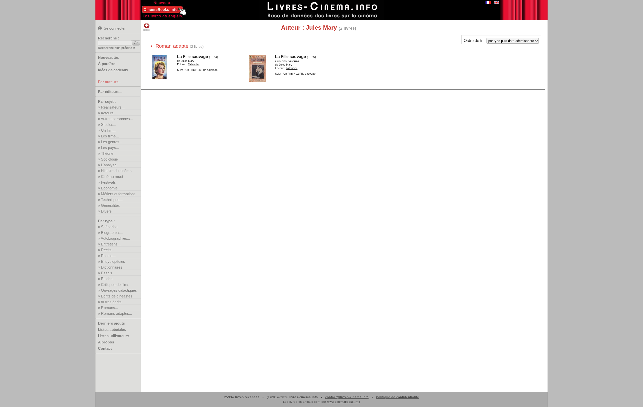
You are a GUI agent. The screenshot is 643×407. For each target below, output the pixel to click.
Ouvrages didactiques (119, 290)
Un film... (108, 130)
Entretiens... (111, 244)
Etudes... (108, 279)
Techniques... (112, 199)
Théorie (107, 153)
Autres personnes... (117, 119)
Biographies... (112, 232)
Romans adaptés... (116, 313)
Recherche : (108, 38)
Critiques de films (115, 284)
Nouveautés (108, 57)
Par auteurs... (109, 82)
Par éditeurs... (110, 91)
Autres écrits (111, 302)
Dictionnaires (111, 267)
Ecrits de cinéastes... (118, 296)
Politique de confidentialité (397, 397)
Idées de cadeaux (113, 70)
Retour (146, 30)
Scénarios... (111, 227)
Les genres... (111, 142)
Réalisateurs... (113, 107)
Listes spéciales (112, 329)
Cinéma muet (112, 176)
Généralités (110, 205)
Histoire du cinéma (116, 171)
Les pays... (110, 147)
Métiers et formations (118, 194)
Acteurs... (109, 113)
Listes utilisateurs (113, 336)
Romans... (109, 308)
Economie (109, 188)
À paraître (106, 64)
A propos (106, 342)
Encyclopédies (113, 261)
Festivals (108, 182)
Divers (106, 211)
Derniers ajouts (111, 323)
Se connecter (115, 28)
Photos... (108, 255)
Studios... (108, 124)
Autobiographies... (115, 238)
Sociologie (109, 159)
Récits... (108, 250)
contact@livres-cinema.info (347, 397)
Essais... (108, 273)
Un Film (190, 69)
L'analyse (109, 165)
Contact (105, 348)
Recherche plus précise (115, 48)
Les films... (110, 136)
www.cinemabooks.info (343, 401)
